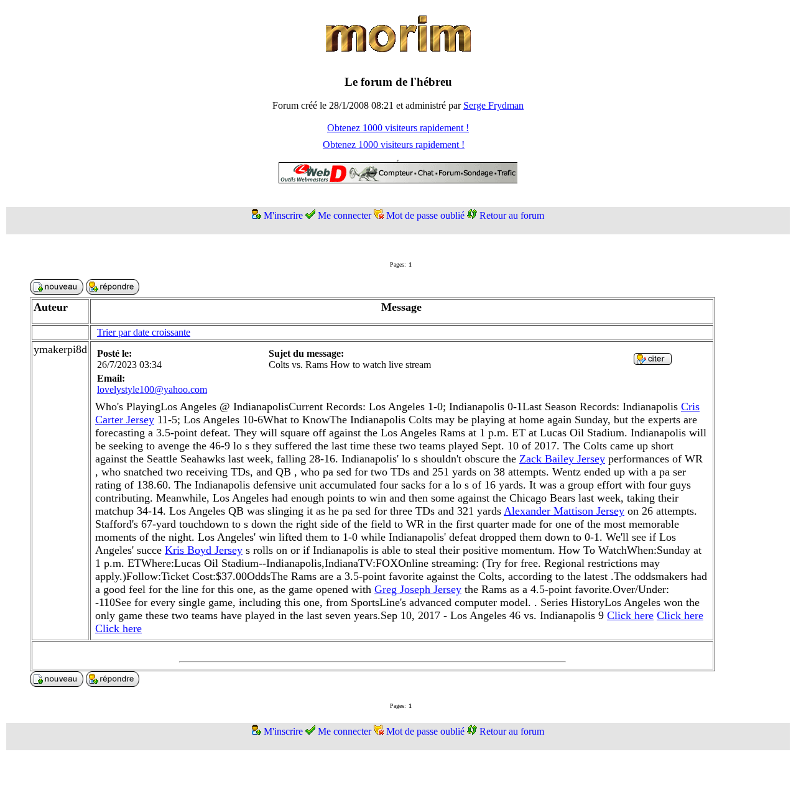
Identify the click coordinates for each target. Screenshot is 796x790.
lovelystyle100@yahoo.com (152, 389)
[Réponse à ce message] (653, 361)
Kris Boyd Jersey (204, 550)
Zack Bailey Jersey (562, 458)
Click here (630, 615)
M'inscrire (283, 215)
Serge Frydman (493, 105)
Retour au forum (511, 215)
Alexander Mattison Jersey (564, 511)
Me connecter (344, 215)
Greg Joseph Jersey (417, 589)
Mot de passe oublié (425, 215)
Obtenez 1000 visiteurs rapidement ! (398, 127)
